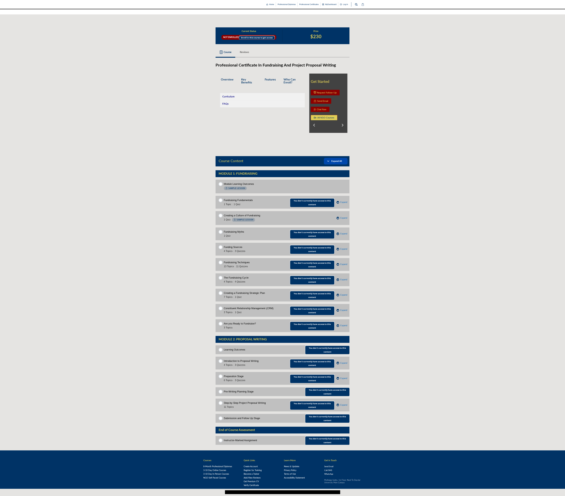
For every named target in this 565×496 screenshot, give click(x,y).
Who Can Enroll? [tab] (290, 81)
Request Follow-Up (327, 93)
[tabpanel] (282, 104)
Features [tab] (270, 79)
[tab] (225, 52)
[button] (314, 125)
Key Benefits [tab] (246, 81)
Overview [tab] (227, 79)
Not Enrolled (249, 37)
